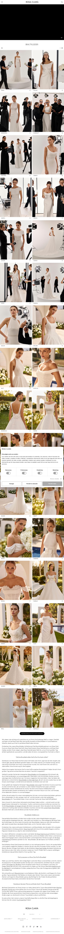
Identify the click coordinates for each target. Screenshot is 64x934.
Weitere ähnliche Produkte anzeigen (32, 733)
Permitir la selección (32, 483)
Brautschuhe (19, 873)
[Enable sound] (61, 37)
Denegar (11, 483)
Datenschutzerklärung (38, 931)
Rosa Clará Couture (43, 834)
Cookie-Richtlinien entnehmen (53, 931)
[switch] (24, 473)
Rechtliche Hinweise (25, 931)
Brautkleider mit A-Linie (34, 785)
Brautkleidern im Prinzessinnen (38, 774)
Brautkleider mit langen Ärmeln (16, 806)
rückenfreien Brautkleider (51, 808)
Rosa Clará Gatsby (41, 848)
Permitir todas (52, 483)
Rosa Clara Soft (28, 829)
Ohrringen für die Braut (13, 864)
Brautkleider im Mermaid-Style (28, 780)
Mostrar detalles (54, 478)
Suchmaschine (21, 900)
